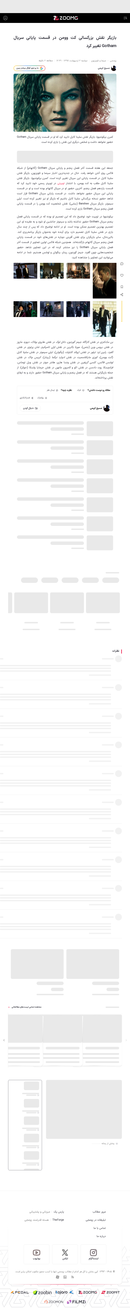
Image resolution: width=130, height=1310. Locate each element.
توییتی (61, 183)
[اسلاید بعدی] (4, 1040)
